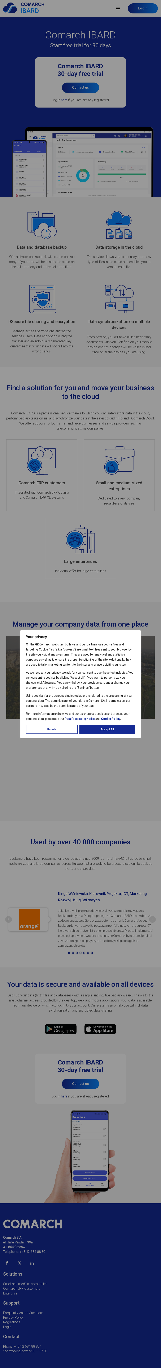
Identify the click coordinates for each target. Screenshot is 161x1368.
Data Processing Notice (80, 718)
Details (51, 729)
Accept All (107, 729)
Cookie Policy (110, 718)
